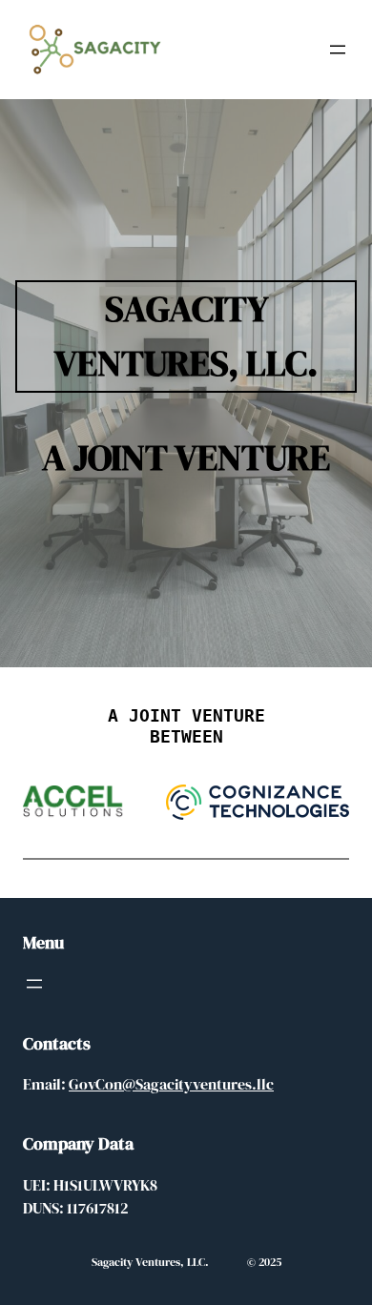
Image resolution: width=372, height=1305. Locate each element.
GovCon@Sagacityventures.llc (171, 1083)
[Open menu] (337, 49)
